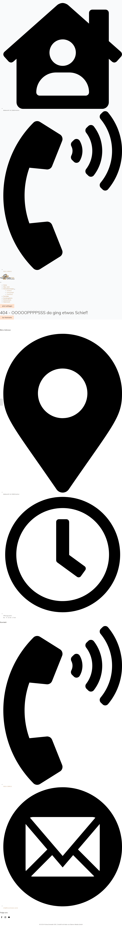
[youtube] (9, 917)
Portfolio (6, 296)
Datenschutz (7, 300)
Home (5, 285)
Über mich (6, 287)
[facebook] (2, 917)
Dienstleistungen (8, 289)
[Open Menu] (0, 282)
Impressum (6, 302)
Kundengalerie (7, 298)
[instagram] (5, 917)
